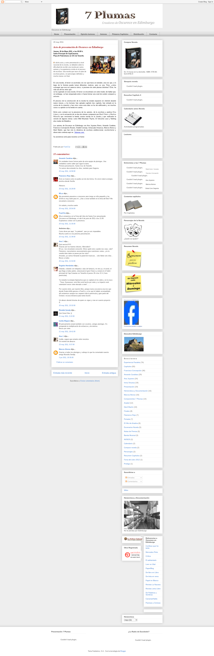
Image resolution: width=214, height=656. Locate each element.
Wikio (126, 490)
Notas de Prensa (130, 431)
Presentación (69, 34)
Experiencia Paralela (132, 362)
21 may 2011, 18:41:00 (67, 331)
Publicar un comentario (64, 362)
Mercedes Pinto (152, 552)
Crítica (148, 556)
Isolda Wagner (64, 321)
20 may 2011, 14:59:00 (67, 171)
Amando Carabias (66, 158)
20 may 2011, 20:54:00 (67, 208)
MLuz (61, 193)
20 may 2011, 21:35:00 (67, 224)
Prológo (127, 464)
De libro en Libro (152, 572)
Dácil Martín (128, 407)
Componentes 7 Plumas (133, 399)
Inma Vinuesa (129, 383)
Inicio (87, 373)
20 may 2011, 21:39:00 (67, 237)
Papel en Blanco (152, 580)
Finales (127, 411)
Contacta (153, 34)
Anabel (126, 403)
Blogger (123, 651)
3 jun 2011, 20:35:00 (66, 357)
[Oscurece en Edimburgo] (131, 324)
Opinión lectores (88, 34)
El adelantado (151, 560)
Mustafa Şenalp (65, 310)
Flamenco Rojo (65, 176)
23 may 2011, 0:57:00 (66, 344)
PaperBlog (150, 568)
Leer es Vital (150, 564)
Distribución (139, 34)
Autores (103, 34)
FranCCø (62, 213)
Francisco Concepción (132, 371)
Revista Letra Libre (153, 589)
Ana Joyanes (149, 180)
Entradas (130, 478)
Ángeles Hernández (66, 266)
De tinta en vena (152, 576)
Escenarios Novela (131, 427)
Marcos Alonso (64, 349)
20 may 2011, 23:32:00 (67, 305)
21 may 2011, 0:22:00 (66, 316)
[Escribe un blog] (79, 147)
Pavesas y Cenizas (153, 603)
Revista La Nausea (153, 585)
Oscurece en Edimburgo (131, 300)
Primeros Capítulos (120, 34)
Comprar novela (130, 448)
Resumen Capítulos (131, 456)
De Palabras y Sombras (151, 594)
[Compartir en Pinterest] (86, 147)
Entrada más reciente (62, 373)
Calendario (128, 443)
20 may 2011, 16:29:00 (67, 189)
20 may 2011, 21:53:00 (67, 261)
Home (56, 34)
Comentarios (132, 481)
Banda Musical (129, 435)
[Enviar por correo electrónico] (76, 147)
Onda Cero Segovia (152, 188)
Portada (127, 419)
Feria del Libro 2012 (132, 460)
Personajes (128, 452)
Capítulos (127, 366)
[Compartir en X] (81, 147)
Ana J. (61, 241)
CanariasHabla (151, 599)
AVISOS (127, 439)
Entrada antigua (109, 373)
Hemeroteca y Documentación (136, 391)
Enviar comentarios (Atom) (90, 381)
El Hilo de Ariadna (131, 423)
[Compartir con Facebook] (83, 147)
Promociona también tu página (133, 326)
